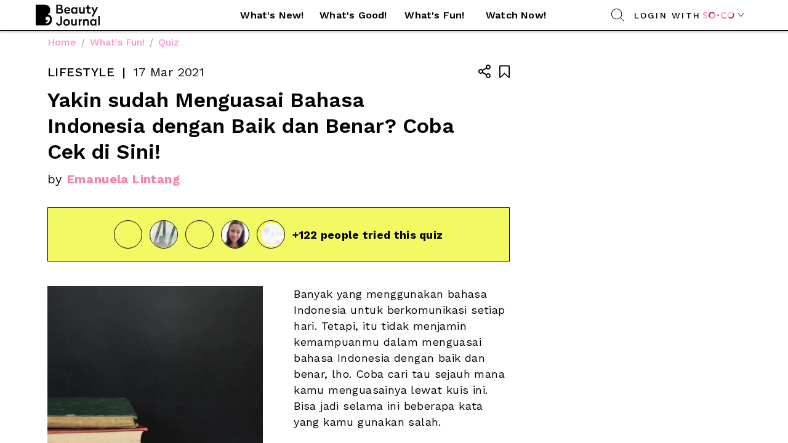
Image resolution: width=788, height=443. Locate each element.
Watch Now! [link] (516, 15)
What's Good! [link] (353, 15)
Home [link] (61, 42)
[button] (272, 15)
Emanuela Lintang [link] (123, 179)
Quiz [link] (168, 42)
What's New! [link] (272, 15)
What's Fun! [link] (434, 15)
